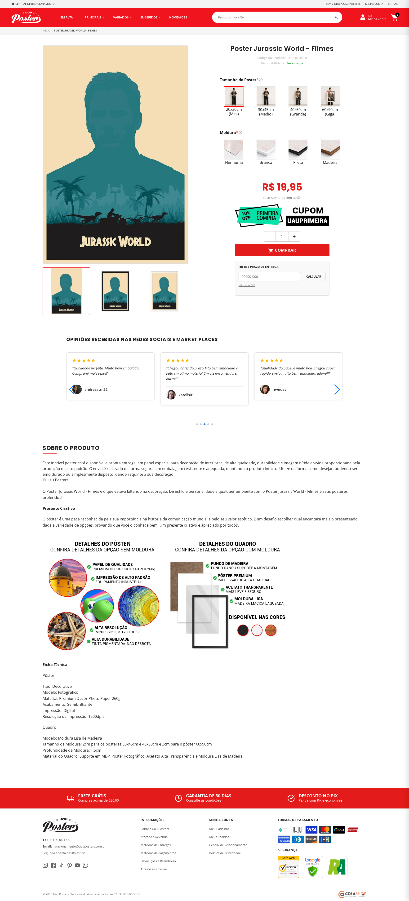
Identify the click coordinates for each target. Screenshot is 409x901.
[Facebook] (53, 865)
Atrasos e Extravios (154, 869)
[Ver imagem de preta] (115, 291)
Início (46, 30)
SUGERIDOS (148, 17)
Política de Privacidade (225, 853)
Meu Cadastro (219, 829)
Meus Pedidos (219, 837)
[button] (197, 424)
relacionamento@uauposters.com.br (80, 846)
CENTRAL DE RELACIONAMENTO (35, 3)
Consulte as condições (203, 800)
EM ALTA (66, 17)
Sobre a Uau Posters (155, 829)
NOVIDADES (178, 17)
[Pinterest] (69, 865)
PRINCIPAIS (93, 17)
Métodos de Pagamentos (158, 853)
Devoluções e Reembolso (158, 861)
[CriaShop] (352, 894)
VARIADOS (121, 17)
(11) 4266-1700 (60, 840)
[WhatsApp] (85, 865)
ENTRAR (393, 3)
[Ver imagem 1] (66, 291)
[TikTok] (61, 865)
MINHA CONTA (374, 3)
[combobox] (277, 17)
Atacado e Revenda (154, 837)
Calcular (313, 277)
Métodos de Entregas (156, 845)
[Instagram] (45, 865)
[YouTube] (77, 865)
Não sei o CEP (247, 285)
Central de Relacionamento (228, 845)
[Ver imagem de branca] (164, 291)
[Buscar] (336, 17)
